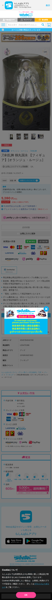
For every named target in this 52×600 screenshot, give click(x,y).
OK (26, 595)
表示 (48, 5)
